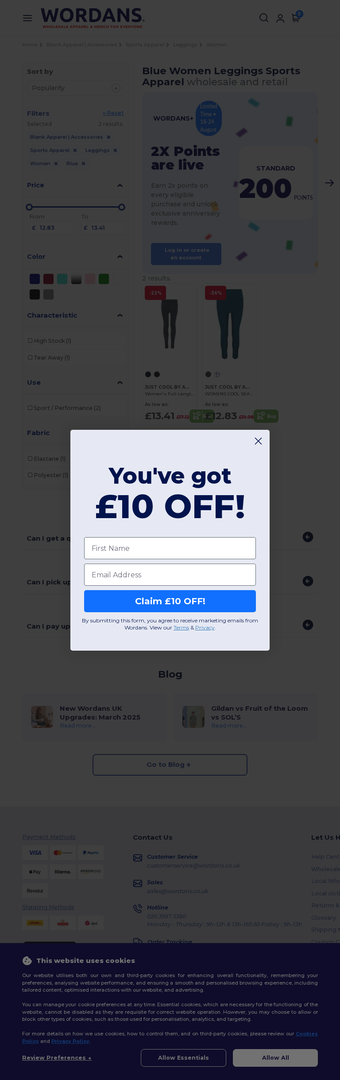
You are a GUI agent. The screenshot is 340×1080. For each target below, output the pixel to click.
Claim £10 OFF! (170, 601)
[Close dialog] (258, 441)
